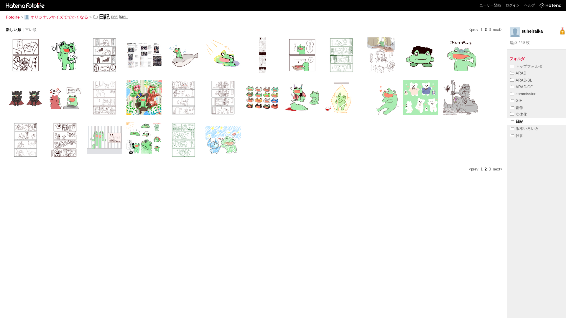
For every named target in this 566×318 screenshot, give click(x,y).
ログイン (513, 5)
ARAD (521, 73)
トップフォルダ (529, 66)
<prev (473, 29)
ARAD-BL (524, 80)
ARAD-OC (524, 87)
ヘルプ (529, 5)
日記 (519, 121)
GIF (519, 100)
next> (498, 29)
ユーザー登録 (490, 5)
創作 (519, 107)
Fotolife (13, 17)
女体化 (521, 114)
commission (526, 94)
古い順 (31, 29)
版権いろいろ (527, 128)
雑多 (519, 135)
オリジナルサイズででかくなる (59, 17)
